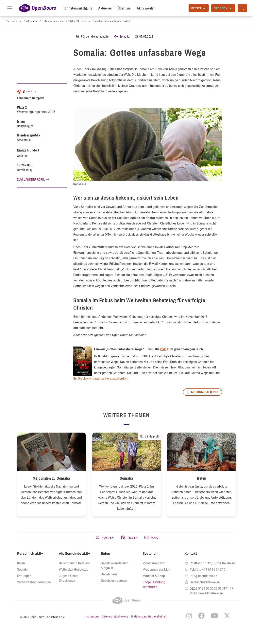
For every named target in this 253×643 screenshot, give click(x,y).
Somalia (124, 36)
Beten (201, 478)
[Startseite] (37, 8)
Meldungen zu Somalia (51, 478)
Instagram (189, 615)
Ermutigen (24, 576)
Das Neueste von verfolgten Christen (65, 21)
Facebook (201, 615)
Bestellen (150, 553)
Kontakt (190, 553)
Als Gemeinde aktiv (74, 553)
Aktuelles (105, 8)
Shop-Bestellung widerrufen (154, 584)
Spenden (23, 569)
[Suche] (242, 8)
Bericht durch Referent (74, 563)
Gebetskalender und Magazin (114, 565)
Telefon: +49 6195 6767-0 (208, 569)
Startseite (11, 21)
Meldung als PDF (205, 392)
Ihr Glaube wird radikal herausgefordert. (100, 378)
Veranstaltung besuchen (34, 582)
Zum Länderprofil (31, 179)
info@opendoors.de (203, 576)
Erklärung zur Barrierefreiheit (148, 616)
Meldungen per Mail (156, 569)
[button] (104, 538)
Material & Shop (154, 576)
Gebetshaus (109, 574)
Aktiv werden (146, 8)
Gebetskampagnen (114, 580)
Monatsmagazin (154, 563)
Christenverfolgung (78, 8)
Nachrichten (31, 21)
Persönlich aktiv (30, 553)
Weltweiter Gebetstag (73, 569)
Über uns (124, 8)
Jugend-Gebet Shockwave (68, 578)
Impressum (92, 616)
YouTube (214, 615)
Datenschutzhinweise (205, 582)
